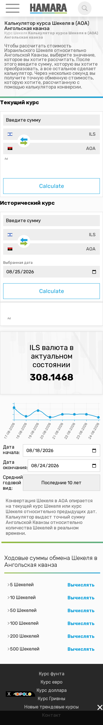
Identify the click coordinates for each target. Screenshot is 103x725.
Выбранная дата (18, 262)
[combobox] (51, 134)
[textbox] (51, 134)
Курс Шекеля (15, 33)
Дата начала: (11, 449)
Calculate (51, 186)
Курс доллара (52, 690)
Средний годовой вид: (13, 483)
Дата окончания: (15, 464)
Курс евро (51, 682)
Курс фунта (51, 673)
